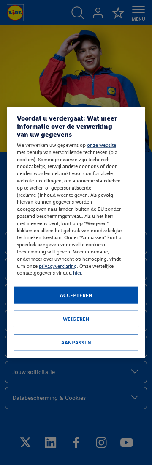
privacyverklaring (58, 266)
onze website (101, 145)
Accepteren (76, 295)
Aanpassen (76, 343)
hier (77, 273)
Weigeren (76, 319)
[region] (76, 232)
